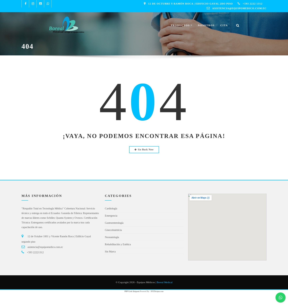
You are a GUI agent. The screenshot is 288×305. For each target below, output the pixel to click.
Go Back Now (146, 149)
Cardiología (111, 208)
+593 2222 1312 (252, 3)
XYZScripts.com (157, 291)
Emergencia (111, 215)
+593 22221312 (35, 252)
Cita (224, 25)
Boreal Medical (164, 282)
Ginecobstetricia (113, 230)
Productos (181, 25)
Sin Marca (110, 251)
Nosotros (206, 25)
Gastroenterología (114, 222)
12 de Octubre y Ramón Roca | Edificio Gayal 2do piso (190, 3)
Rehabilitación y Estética (118, 244)
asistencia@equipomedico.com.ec (239, 8)
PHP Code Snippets (131, 291)
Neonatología (112, 237)
